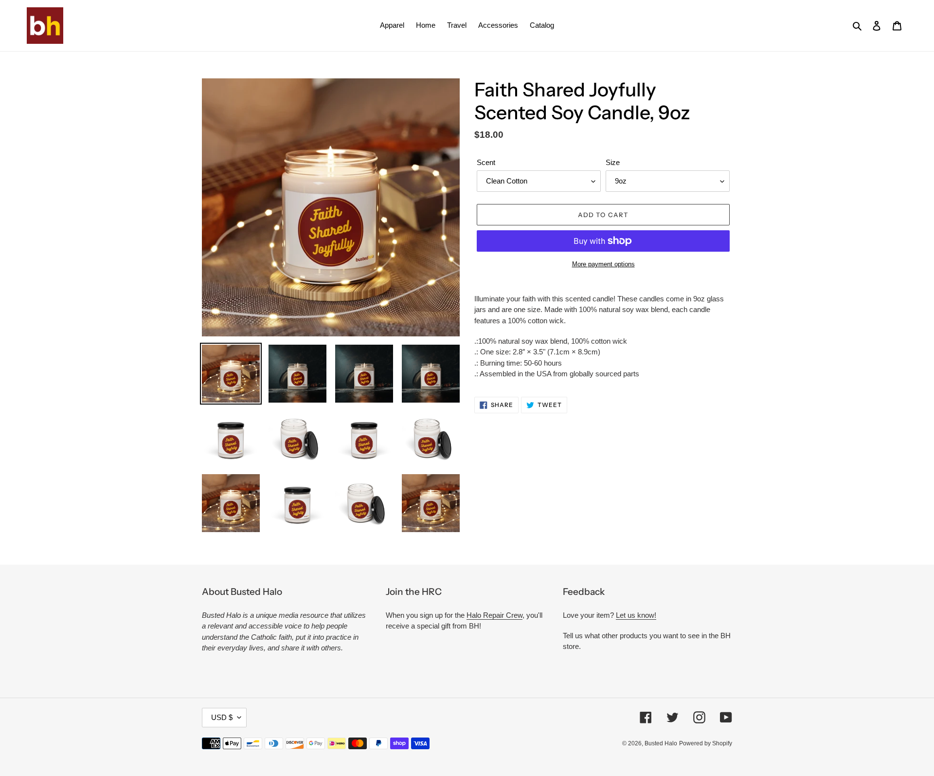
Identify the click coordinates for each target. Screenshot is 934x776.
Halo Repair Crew (494, 615)
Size (613, 162)
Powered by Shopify (705, 743)
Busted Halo (661, 743)
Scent (486, 162)
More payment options (603, 264)
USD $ (222, 717)
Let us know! (636, 615)
